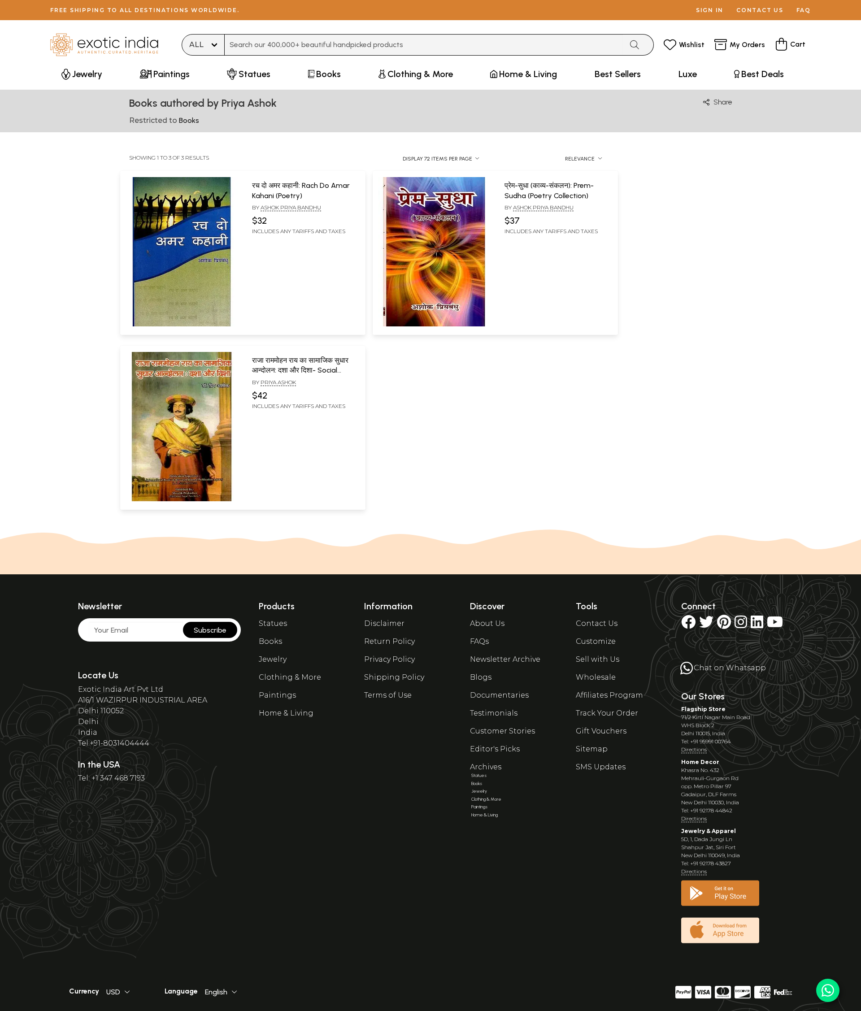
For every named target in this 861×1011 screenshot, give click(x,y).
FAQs (479, 641)
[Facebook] (688, 624)
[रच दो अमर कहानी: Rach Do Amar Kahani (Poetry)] (182, 324)
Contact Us (596, 623)
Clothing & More (290, 677)
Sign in (709, 10)
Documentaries (499, 695)
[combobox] (423, 45)
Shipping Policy (394, 677)
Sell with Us (597, 659)
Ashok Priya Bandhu (291, 207)
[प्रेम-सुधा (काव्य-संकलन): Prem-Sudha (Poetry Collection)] (434, 324)
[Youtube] (775, 624)
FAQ (803, 10)
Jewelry (273, 659)
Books (270, 641)
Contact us (759, 10)
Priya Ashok (278, 382)
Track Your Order (607, 713)
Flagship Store (703, 709)
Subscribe (210, 630)
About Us (487, 623)
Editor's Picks (495, 749)
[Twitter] (706, 624)
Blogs (480, 677)
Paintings (277, 695)
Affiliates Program (609, 695)
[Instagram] (741, 624)
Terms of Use (388, 695)
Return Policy (389, 641)
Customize (596, 641)
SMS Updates (601, 767)
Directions (694, 749)
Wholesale (596, 677)
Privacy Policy (389, 659)
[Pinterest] (724, 624)
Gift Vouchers (601, 731)
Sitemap (592, 749)
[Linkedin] (757, 624)
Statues (273, 623)
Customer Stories (502, 731)
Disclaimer (384, 623)
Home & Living (286, 713)
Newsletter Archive (505, 659)
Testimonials (493, 713)
